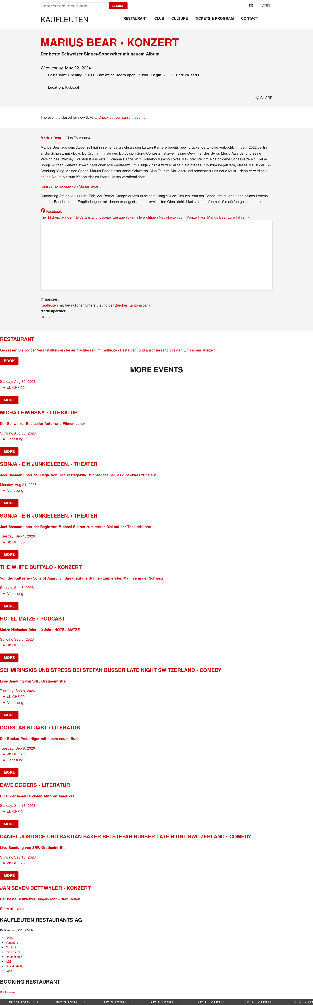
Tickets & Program (214, 18)
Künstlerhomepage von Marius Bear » (71, 186)
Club (159, 18)
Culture (179, 18)
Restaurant (135, 18)
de (251, 5)
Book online (7, 992)
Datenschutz (14, 957)
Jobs (9, 971)
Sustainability (14, 966)
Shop (9, 938)
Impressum (13, 952)
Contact (249, 18)
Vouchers (12, 942)
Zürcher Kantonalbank (132, 305)
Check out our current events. (122, 117)
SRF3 (45, 316)
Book (9, 360)
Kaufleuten (64, 19)
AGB (9, 961)
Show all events (12, 908)
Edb (92, 195)
